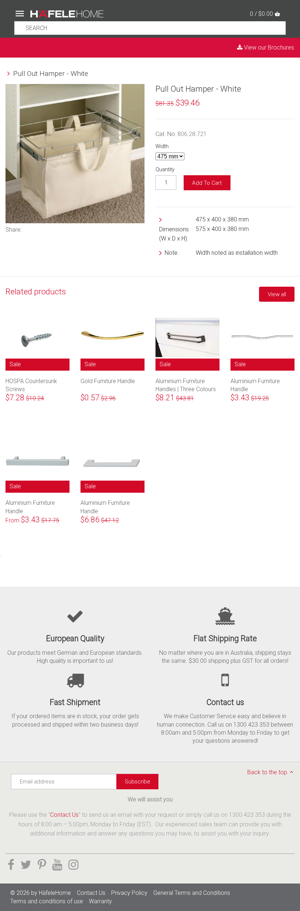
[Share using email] (72, 228)
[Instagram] (73, 865)
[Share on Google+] (60, 228)
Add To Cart (207, 183)
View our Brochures (268, 47)
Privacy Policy (129, 892)
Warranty (100, 901)
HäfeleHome (55, 892)
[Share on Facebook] (30, 228)
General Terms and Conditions (191, 892)
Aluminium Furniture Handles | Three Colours (185, 385)
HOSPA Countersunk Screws (31, 385)
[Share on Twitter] (40, 228)
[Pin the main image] (49, 228)
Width (162, 146)
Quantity (165, 169)
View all (277, 294)
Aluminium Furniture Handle (255, 385)
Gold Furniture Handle (107, 381)
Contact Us (64, 814)
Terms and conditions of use (46, 901)
